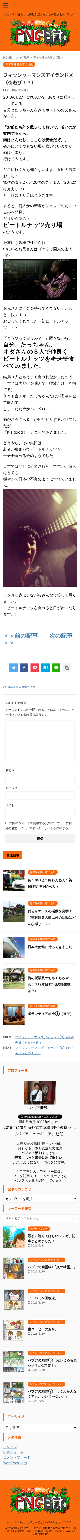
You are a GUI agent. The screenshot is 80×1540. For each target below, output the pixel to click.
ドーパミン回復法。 (43, 1298)
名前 (9, 770)
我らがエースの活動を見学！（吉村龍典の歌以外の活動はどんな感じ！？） (52, 917)
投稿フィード (13, 1452)
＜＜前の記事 (20, 635)
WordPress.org (15, 1463)
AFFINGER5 (41, 1534)
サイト (9, 805)
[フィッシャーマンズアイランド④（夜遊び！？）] (45, 667)
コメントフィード (17, 1457)
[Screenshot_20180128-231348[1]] (40, 297)
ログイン (10, 1447)
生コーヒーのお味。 (43, 1329)
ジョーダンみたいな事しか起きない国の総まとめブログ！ (40, 1522)
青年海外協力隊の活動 (21, 687)
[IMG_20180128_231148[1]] (40, 584)
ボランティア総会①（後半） (50, 1013)
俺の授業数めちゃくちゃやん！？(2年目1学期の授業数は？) (49, 984)
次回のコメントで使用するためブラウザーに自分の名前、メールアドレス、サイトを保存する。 (38, 825)
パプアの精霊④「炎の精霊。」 (52, 1267)
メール (11, 787)
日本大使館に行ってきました (50, 947)
